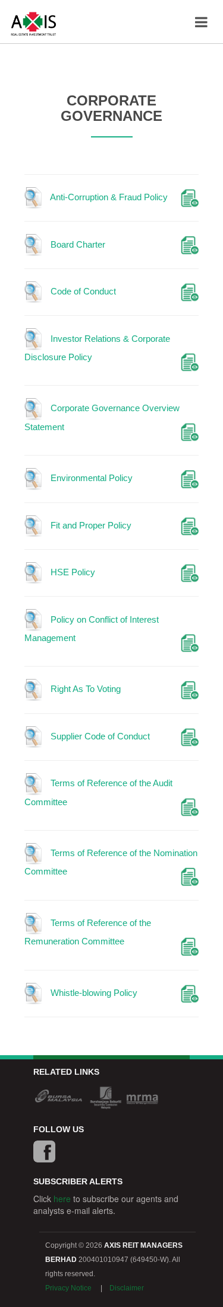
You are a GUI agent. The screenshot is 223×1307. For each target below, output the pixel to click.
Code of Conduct (82, 291)
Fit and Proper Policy (89, 525)
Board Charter (76, 244)
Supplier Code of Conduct (99, 736)
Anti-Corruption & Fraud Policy (108, 197)
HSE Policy (71, 572)
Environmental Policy (90, 478)
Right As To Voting (84, 689)
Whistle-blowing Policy (92, 993)
